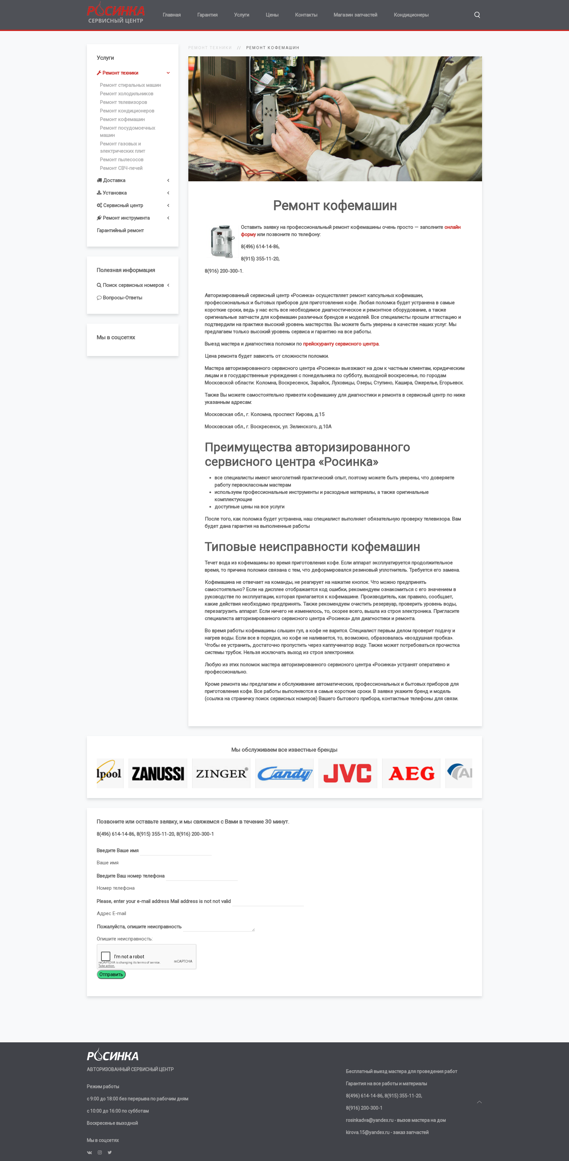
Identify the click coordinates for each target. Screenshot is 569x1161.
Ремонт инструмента (126, 218)
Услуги (241, 15)
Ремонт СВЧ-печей (121, 168)
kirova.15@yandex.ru (368, 1132)
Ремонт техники (119, 73)
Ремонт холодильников (126, 94)
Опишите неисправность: (125, 939)
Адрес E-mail (111, 913)
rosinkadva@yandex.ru (369, 1120)
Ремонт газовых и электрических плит (122, 147)
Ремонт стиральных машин (130, 85)
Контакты (306, 15)
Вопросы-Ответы (122, 298)
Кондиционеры (411, 15)
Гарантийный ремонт (120, 230)
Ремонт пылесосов (122, 160)
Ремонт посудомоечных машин (127, 131)
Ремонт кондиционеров (127, 111)
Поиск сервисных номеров (132, 285)
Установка (114, 193)
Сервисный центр (122, 205)
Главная (172, 15)
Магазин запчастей (355, 15)
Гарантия (207, 15)
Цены (272, 15)
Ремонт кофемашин (122, 119)
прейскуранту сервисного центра (341, 344)
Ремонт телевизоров (123, 102)
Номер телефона (116, 888)
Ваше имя (108, 863)
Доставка (113, 180)
